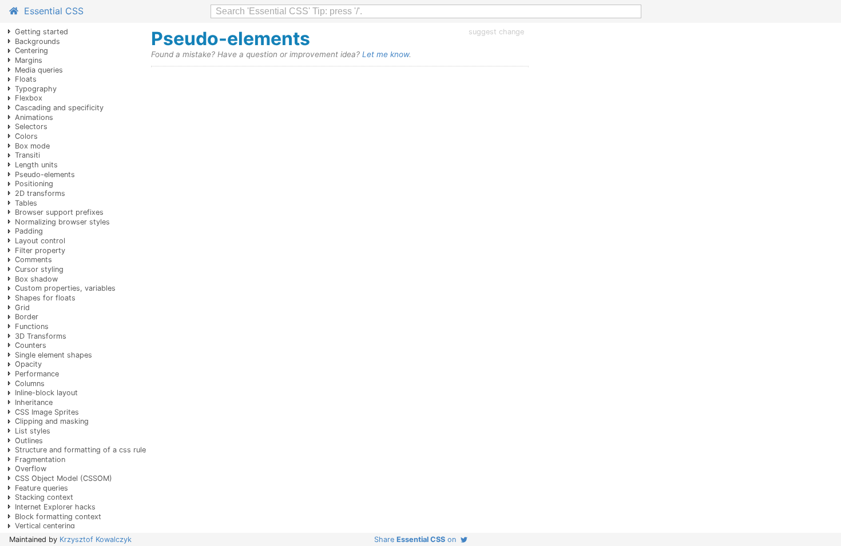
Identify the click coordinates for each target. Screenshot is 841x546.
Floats (26, 79)
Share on (417, 539)
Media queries (39, 70)
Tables (26, 203)
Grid (22, 307)
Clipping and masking (52, 421)
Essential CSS (51, 11)
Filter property (40, 250)
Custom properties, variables (65, 288)
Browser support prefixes (59, 212)
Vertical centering (45, 525)
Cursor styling (39, 269)
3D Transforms (40, 336)
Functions (32, 326)
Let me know (385, 54)
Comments (33, 259)
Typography (36, 89)
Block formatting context (58, 516)
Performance (37, 374)
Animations (34, 117)
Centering (31, 50)
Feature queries (41, 488)
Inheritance (34, 402)
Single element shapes (53, 355)
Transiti (27, 155)
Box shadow (36, 279)
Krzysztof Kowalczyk (95, 539)
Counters (30, 345)
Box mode (32, 146)
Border (26, 316)
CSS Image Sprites (47, 412)
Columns (30, 383)
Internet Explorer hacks (55, 507)
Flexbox (28, 98)
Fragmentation (40, 459)
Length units (36, 164)
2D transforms (40, 193)
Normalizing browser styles (62, 222)
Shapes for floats (45, 298)
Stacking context (44, 497)
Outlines (29, 440)
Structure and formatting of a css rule (80, 449)
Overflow (30, 468)
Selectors (31, 126)
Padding (29, 231)
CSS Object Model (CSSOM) (63, 478)
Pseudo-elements (45, 174)
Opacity (28, 364)
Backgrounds (37, 41)
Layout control (40, 240)
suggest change (496, 31)
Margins (28, 60)
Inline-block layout (46, 392)
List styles (32, 431)
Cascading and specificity (59, 107)
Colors (26, 136)
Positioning (34, 183)
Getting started (41, 31)
